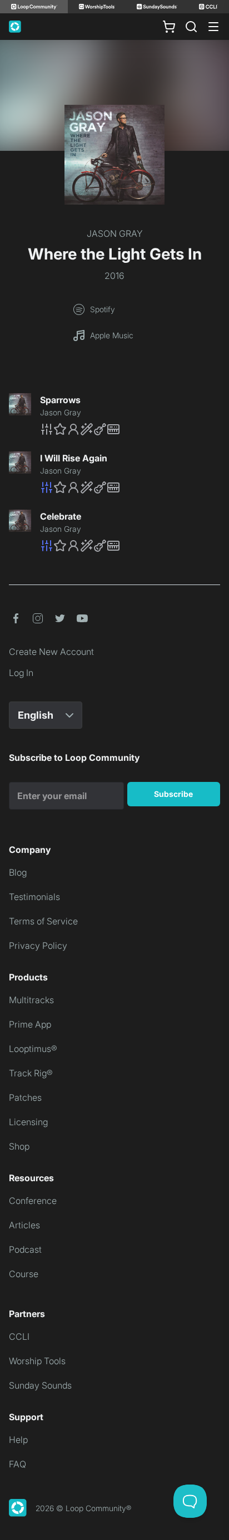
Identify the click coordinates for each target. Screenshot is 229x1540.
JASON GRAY (115, 233)
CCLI (19, 1336)
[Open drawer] (213, 26)
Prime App (30, 1024)
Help (18, 1439)
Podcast (25, 1249)
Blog (18, 872)
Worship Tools (37, 1360)
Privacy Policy (38, 945)
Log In (21, 672)
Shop (19, 1146)
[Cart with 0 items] (169, 26)
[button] (130, 429)
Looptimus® (33, 1048)
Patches (25, 1097)
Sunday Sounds (40, 1385)
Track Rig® (31, 1073)
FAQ (17, 1464)
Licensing (28, 1121)
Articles (24, 1225)
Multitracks (31, 999)
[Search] (191, 26)
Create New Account (51, 651)
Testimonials (34, 896)
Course (23, 1273)
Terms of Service (43, 921)
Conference (33, 1200)
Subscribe (173, 794)
